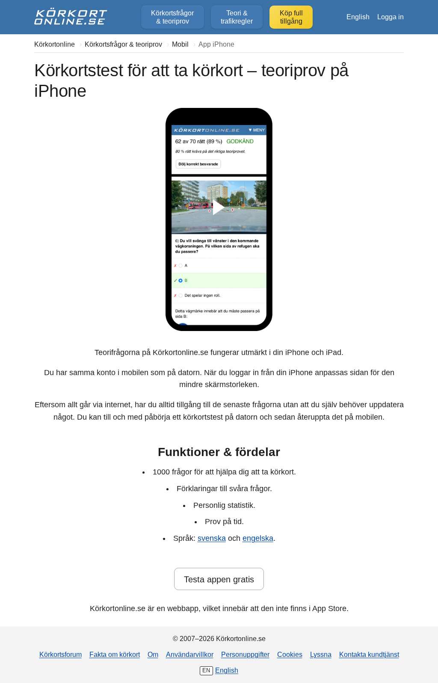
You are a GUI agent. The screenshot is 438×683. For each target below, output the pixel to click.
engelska (258, 538)
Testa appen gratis (219, 579)
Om (153, 654)
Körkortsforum (60, 654)
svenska (212, 538)
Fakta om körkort (114, 654)
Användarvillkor (189, 654)
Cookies (289, 654)
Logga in (390, 17)
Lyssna (320, 654)
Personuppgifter (245, 654)
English (358, 17)
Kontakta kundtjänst (369, 654)
